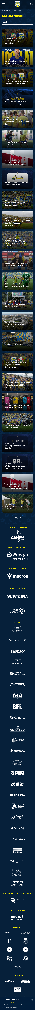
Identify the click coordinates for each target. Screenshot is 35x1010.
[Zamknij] (32, 1000)
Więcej (17, 518)
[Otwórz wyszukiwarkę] (31, 4)
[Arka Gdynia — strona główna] (17, 4)
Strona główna (6, 10)
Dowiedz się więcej (8, 1002)
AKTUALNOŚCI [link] (17, 10)
